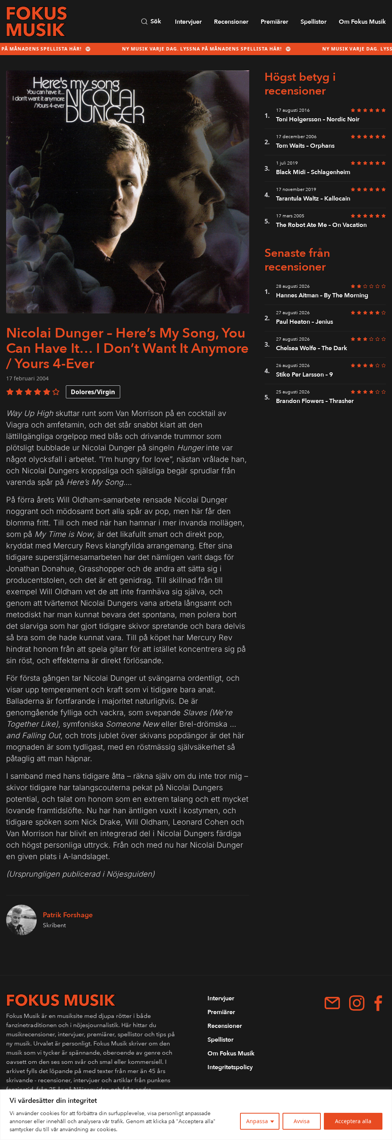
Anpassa (257, 1121)
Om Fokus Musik (362, 22)
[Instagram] (356, 1003)
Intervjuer (188, 22)
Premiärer (274, 22)
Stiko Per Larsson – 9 (305, 374)
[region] (196, 1114)
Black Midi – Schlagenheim (313, 172)
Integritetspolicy (230, 1067)
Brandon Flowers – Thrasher (315, 401)
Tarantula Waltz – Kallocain (313, 198)
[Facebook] (378, 1003)
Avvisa (302, 1121)
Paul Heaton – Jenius (304, 322)
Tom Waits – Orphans (305, 146)
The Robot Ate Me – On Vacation (321, 225)
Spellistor (314, 22)
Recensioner (231, 22)
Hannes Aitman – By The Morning (322, 295)
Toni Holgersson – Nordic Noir (317, 119)
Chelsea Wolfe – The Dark (311, 348)
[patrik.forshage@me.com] (332, 1003)
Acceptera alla (353, 1121)
